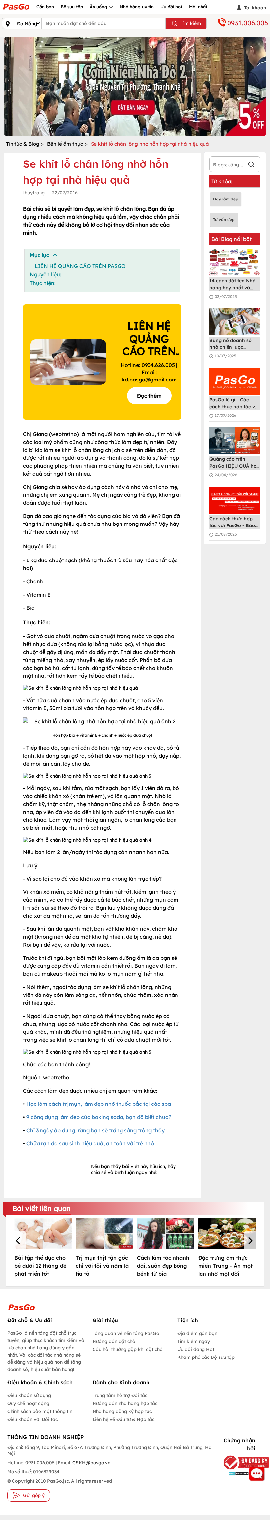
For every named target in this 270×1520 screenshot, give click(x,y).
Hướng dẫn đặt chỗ (114, 1341)
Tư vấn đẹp (224, 219)
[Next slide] (259, 86)
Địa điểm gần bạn (197, 1333)
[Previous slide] (10, 86)
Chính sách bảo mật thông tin (39, 1411)
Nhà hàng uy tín (137, 6)
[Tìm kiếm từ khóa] (251, 165)
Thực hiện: (43, 283)
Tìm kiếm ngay (193, 1341)
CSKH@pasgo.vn (90, 1463)
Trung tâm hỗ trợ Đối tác (120, 1395)
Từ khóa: (221, 181)
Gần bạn (45, 6)
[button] (19, 1241)
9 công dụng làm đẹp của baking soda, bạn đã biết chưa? (98, 1117)
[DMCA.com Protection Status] (237, 1473)
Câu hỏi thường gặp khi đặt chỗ (128, 1349)
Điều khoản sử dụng (29, 1395)
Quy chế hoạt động (28, 1403)
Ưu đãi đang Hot (195, 1349)
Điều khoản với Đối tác (32, 1419)
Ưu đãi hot (171, 6)
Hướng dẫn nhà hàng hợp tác (125, 1403)
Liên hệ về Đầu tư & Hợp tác (123, 1419)
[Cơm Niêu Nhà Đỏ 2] (135, 86)
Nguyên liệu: (45, 274)
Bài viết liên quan (42, 1208)
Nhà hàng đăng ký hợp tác (122, 1411)
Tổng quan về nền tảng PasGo (126, 1333)
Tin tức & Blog (22, 144)
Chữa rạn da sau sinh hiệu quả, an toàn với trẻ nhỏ (90, 1143)
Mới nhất (198, 6)
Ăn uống (99, 6)
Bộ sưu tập (72, 6)
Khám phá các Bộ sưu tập (206, 1357)
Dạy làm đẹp (225, 199)
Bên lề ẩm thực (65, 144)
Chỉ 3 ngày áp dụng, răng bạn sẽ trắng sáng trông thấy (95, 1130)
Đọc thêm (149, 395)
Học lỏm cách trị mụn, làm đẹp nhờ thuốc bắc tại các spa (98, 1104)
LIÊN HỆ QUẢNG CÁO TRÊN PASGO (80, 266)
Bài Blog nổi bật (231, 239)
